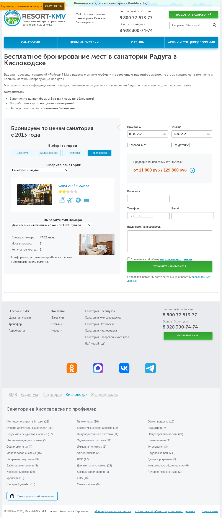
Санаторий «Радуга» (73, 185)
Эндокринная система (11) (94, 440)
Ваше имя (133, 191)
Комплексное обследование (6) (168, 465)
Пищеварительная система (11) (97, 434)
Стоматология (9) (88, 484)
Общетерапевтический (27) (165, 434)
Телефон (133, 208)
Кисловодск (100, 152)
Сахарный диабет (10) (21, 484)
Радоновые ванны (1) (161, 453)
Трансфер (15, 324)
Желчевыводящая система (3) (26, 440)
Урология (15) (15, 478)
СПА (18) (82, 478)
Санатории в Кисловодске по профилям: (51, 409)
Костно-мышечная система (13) (97, 427)
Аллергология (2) (88, 453)
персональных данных (176, 259)
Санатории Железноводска (103, 317)
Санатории (30, 42)
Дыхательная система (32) (94, 465)
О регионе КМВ (19, 311)
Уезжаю (176, 127)
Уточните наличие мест (169, 266)
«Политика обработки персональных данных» (165, 511)
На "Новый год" (95, 343)
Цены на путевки (84, 42)
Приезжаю (134, 127)
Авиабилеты (17, 330)
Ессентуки (23, 152)
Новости (56, 330)
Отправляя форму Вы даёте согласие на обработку (168, 278)
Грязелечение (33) (159, 440)
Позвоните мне (188, 335)
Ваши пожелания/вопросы (144, 226)
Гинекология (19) (88, 421)
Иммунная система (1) (91, 446)
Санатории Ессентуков (100, 311)
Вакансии (57, 317)
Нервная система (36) (21, 471)
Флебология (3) (158, 446)
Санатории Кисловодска (101, 330)
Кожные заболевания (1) (93, 471)
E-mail (175, 208)
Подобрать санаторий (193, 14)
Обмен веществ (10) (161, 421)
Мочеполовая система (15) (24, 453)
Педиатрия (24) (157, 427)
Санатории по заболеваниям (35, 496)
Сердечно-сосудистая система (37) (30, 434)
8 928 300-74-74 (136, 30)
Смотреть (53, 6)
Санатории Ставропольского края (107, 337)
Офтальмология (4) (19, 446)
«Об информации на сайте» (113, 511)
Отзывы (138, 42)
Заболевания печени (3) (22, 465)
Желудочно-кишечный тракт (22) (28, 421)
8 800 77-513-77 (136, 17)
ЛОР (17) (83, 459)
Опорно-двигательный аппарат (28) (29, 427)
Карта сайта (210, 511)
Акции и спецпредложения (191, 42)
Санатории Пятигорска (99, 324)
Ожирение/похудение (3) (23, 459)
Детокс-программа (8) (162, 459)
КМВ (13, 394)
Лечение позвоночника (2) (164, 471)
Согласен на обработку (161, 259)
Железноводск (48, 152)
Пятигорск (74, 152)
